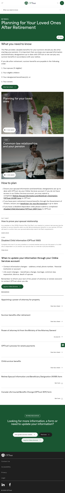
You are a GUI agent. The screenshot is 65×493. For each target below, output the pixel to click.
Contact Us (5, 461)
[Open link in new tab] (3, 485)
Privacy (4, 472)
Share (61, 37)
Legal (3, 478)
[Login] (62, 3)
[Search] (58, 3)
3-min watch (10, 130)
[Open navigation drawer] (2, 3)
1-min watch (10, 175)
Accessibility (6, 467)
